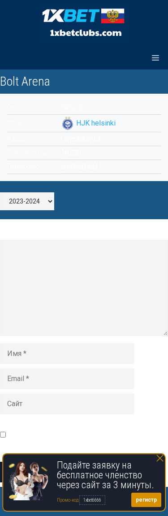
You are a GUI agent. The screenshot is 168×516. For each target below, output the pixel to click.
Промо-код (68, 500)
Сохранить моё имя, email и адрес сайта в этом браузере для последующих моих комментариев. (87, 435)
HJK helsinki (96, 123)
